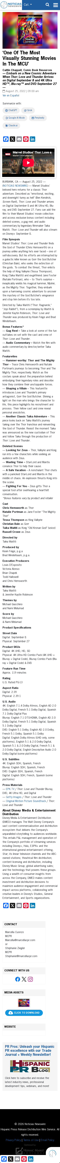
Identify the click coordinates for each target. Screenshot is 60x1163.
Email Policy (47, 1140)
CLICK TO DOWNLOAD (27, 1013)
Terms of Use (31, 1140)
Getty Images (14, 797)
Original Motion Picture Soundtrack (26, 801)
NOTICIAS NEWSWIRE (15, 186)
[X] (24, 979)
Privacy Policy (13, 1140)
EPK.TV (10, 789)
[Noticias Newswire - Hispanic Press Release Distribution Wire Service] (11, 5)
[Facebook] (17, 979)
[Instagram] (30, 979)
